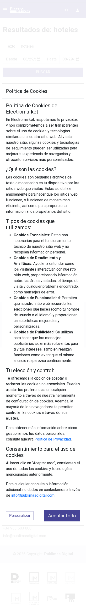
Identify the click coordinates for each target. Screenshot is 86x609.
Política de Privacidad (52, 439)
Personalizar (19, 515)
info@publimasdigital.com (32, 495)
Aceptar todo (62, 516)
